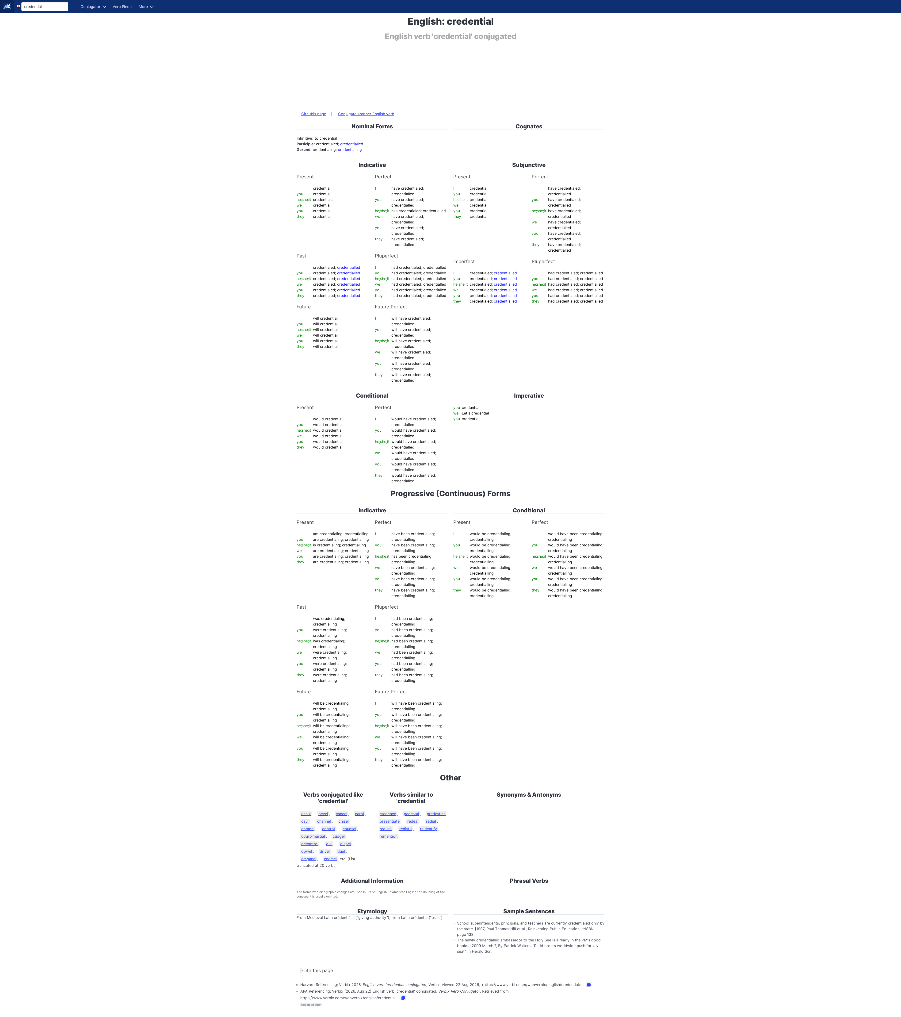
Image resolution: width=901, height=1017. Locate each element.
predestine (436, 813)
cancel (341, 813)
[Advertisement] (437, 73)
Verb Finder (123, 6)
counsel (349, 828)
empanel (308, 858)
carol (359, 813)
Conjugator (90, 6)
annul (306, 813)
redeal (412, 821)
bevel (323, 813)
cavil (305, 821)
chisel (344, 821)
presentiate (390, 821)
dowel (306, 851)
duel (341, 851)
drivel (325, 851)
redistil (386, 828)
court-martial (313, 836)
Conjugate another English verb (366, 113)
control (328, 828)
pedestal (411, 813)
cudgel (339, 836)
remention (388, 836)
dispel (345, 843)
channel (324, 821)
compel (307, 828)
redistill (405, 828)
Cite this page (313, 113)
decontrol (309, 843)
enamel (330, 858)
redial (431, 821)
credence (388, 813)
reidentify (428, 828)
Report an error (311, 1004)
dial (329, 843)
